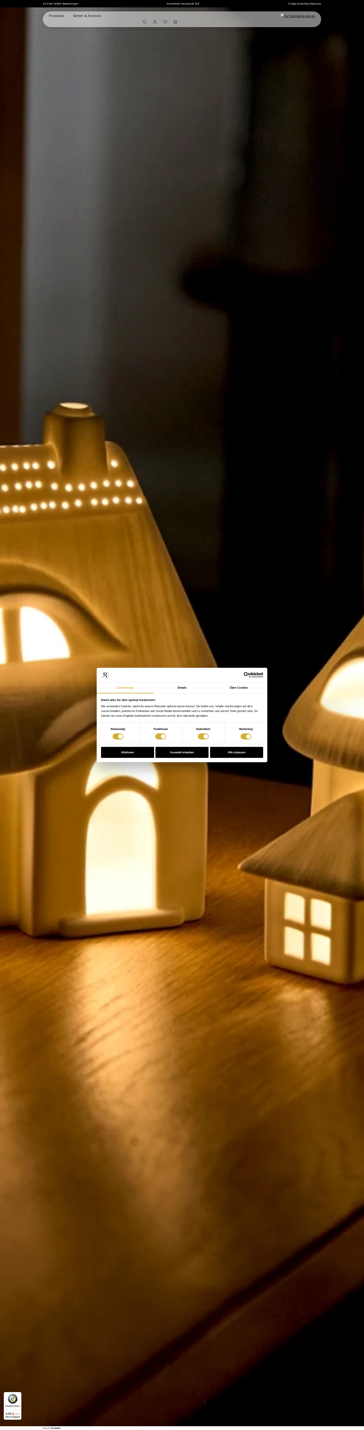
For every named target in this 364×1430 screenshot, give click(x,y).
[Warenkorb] (175, 21)
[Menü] (19, 1394)
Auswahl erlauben (182, 752)
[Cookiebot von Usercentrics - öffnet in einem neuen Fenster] (246, 675)
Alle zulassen (236, 752)
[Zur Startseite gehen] (298, 15)
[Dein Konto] (154, 21)
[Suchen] (144, 21)
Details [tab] (182, 687)
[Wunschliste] (165, 21)
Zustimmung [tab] (125, 687)
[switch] (160, 736)
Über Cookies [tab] (239, 687)
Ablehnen (127, 752)
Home (46, 1428)
